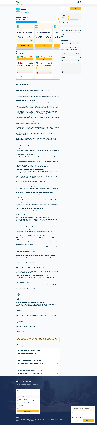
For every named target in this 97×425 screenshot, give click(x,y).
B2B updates (21, 405)
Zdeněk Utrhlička (64, 68)
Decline (76, 420)
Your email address (20, 394)
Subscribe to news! (28, 411)
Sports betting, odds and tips (24, 402)
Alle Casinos (25, 1)
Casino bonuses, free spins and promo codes (26, 400)
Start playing (43, 45)
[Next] (80, 28)
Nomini (31, 1)
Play (76, 8)
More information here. (80, 417)
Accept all (88, 420)
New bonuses (26, 21)
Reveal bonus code (25, 45)
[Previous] (79, 28)
